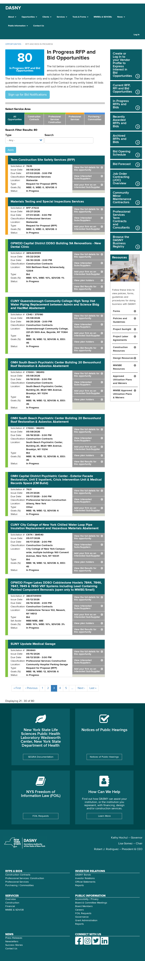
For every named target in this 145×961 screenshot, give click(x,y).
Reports (79, 885)
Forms (116, 311)
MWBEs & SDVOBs (103, 17)
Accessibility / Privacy (86, 899)
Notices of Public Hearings (104, 757)
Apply (11, 150)
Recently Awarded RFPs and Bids (119, 121)
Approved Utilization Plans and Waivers (122, 379)
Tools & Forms (79, 17)
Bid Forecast (122, 164)
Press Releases (13, 938)
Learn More (104, 816)
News (120, 17)
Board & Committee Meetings (91, 903)
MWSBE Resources (119, 367)
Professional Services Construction (54, 120)
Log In (137, 35)
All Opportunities (15, 118)
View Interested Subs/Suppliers (83, 177)
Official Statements (85, 882)
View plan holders (84, 280)
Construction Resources (120, 349)
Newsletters (11, 941)
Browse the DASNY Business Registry (121, 241)
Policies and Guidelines (120, 320)
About (11, 17)
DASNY (13, 8)
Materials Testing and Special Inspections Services (47, 201)
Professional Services (75, 118)
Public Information (17, 26)
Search (49, 135)
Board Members (84, 906)
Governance (82, 917)
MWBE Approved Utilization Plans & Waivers (122, 394)
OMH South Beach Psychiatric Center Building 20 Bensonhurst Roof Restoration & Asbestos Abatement (56, 364)
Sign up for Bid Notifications (27, 94)
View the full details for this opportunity (86, 168)
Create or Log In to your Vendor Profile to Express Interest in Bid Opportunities (122, 65)
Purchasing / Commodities (94, 118)
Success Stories (14, 945)
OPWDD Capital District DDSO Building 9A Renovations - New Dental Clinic (56, 245)
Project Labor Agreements (120, 338)
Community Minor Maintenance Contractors (122, 197)
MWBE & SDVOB (14, 910)
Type (8, 135)
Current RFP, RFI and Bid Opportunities (122, 88)
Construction (12, 903)
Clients (46, 17)
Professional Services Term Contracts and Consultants (121, 219)
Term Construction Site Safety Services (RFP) (43, 159)
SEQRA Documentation (40, 757)
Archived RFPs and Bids (119, 139)
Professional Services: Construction (24, 878)
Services (61, 17)
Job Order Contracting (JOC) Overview (121, 178)
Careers (79, 910)
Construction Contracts (34, 118)
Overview (10, 899)
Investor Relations (85, 878)
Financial (10, 906)
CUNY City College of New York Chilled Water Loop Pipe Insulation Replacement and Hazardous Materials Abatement (54, 526)
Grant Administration (86, 920)
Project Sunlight (122, 329)
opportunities (13, 44)
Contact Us (38, 26)
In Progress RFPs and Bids (121, 104)
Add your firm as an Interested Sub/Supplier (87, 186)
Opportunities (28, 17)
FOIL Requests (41, 816)
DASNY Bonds (83, 875)
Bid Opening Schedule (121, 153)
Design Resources (123, 358)
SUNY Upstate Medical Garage (33, 644)
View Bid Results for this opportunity (85, 287)
